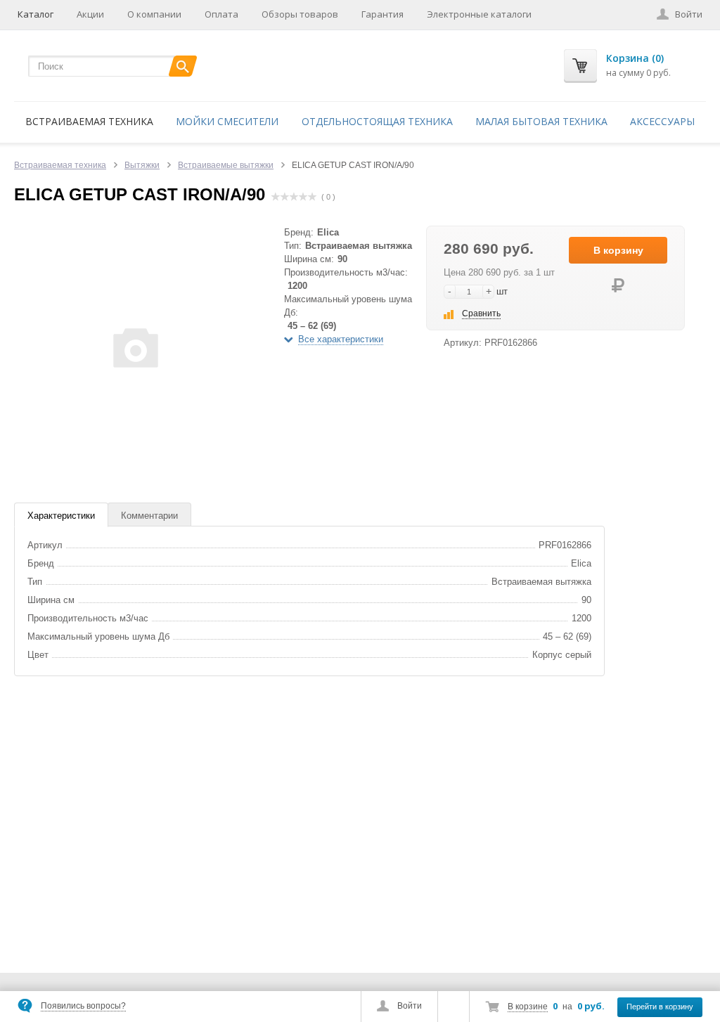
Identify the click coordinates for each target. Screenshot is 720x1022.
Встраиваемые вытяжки (226, 165)
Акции (90, 14)
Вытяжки (142, 165)
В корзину (618, 250)
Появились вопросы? (83, 1006)
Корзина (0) (635, 58)
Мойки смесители (227, 121)
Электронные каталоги (479, 14)
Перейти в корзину (659, 1006)
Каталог (35, 14)
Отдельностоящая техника (377, 121)
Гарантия (382, 14)
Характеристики (61, 515)
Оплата (221, 14)
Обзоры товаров (300, 14)
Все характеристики (340, 339)
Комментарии (149, 515)
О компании (154, 14)
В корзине (528, 1006)
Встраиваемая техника (89, 121)
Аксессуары (662, 121)
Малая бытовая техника (541, 121)
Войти (409, 1006)
